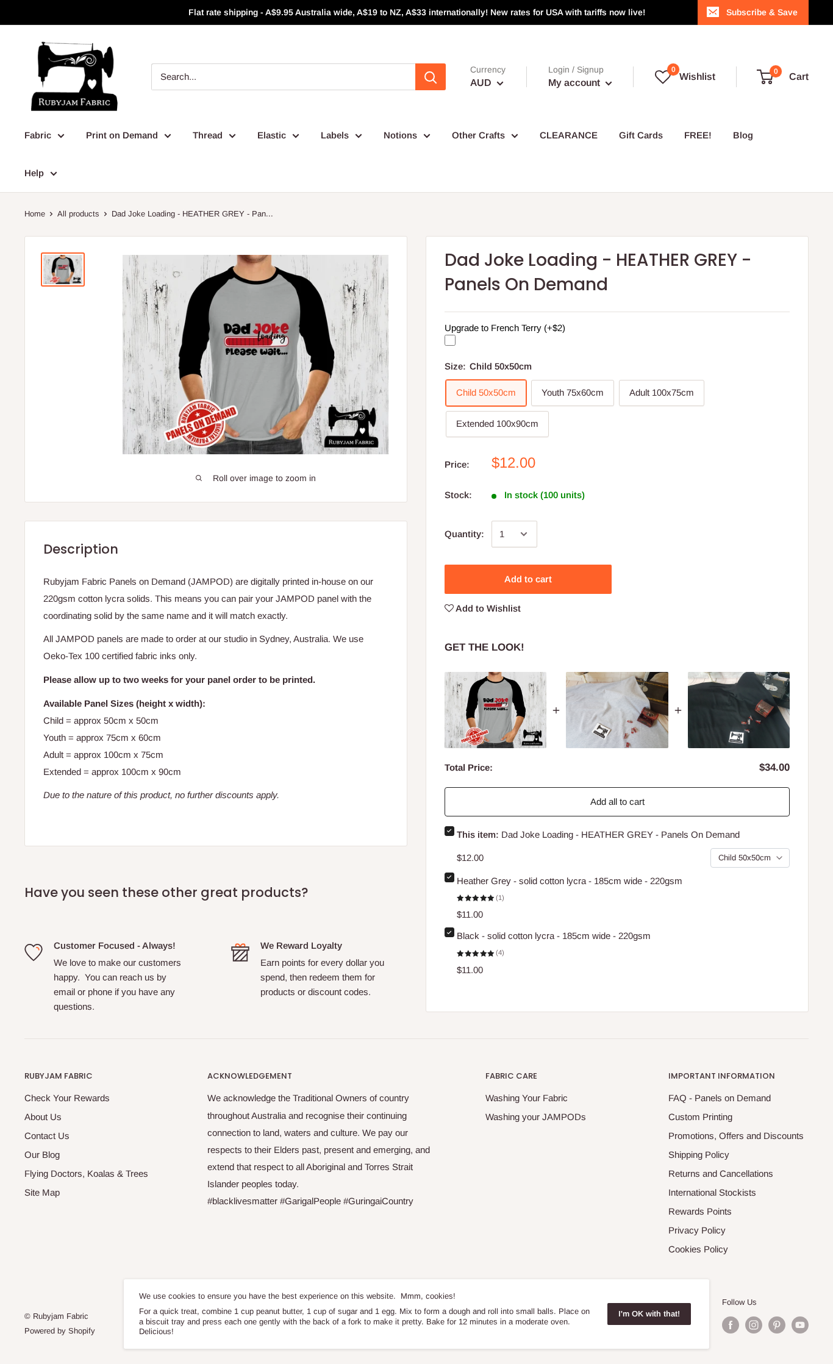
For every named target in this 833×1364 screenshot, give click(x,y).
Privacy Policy (697, 1230)
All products (78, 213)
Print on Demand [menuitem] (122, 135)
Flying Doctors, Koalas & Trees (86, 1173)
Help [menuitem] (34, 173)
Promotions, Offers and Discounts (736, 1135)
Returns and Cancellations (720, 1173)
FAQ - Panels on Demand (719, 1098)
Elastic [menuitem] (271, 135)
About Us (43, 1117)
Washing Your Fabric (526, 1098)
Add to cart (528, 579)
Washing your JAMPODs (535, 1117)
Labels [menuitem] (335, 135)
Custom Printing (700, 1117)
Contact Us (47, 1135)
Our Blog (42, 1154)
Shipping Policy (698, 1154)
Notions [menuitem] (400, 135)
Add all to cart (617, 801)
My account (575, 82)
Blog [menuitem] (743, 135)
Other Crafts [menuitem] (478, 135)
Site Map (42, 1192)
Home (34, 213)
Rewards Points (700, 1211)
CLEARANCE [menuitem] (569, 135)
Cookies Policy (698, 1249)
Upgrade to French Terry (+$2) (505, 327)
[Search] (430, 76)
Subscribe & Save (762, 12)
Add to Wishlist (487, 608)
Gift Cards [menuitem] (641, 135)
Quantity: (464, 534)
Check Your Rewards (67, 1098)
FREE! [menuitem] (698, 135)
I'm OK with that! (649, 1313)
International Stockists (712, 1192)
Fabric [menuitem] (37, 135)
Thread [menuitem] (208, 135)
